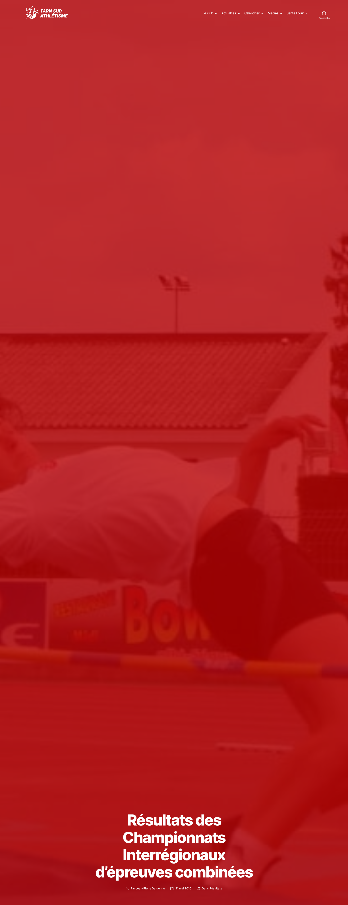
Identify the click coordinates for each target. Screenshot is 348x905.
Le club (207, 13)
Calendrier (252, 13)
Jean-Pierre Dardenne (150, 888)
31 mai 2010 (183, 888)
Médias (273, 13)
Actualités (228, 13)
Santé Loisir (295, 13)
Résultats (216, 888)
